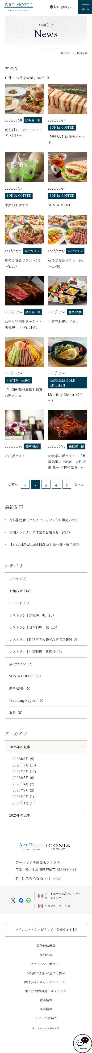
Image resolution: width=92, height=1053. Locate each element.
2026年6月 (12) (24, 771)
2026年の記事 (19, 746)
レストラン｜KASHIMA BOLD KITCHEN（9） (44, 639)
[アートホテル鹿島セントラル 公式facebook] (21, 899)
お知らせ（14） (21, 590)
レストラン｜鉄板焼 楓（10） (32, 615)
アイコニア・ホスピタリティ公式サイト (44, 929)
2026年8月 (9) (23, 758)
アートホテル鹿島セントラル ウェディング (63, 896)
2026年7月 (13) (24, 764)
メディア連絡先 (46, 1018)
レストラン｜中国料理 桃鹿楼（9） (36, 651)
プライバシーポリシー (46, 964)
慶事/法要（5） (20, 688)
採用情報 (46, 1009)
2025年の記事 (19, 815)
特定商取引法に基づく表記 (46, 973)
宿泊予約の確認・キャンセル (46, 991)
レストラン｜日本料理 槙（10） (34, 627)
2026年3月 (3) (23, 790)
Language (63, 7)
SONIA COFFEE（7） (26, 675)
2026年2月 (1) (23, 796)
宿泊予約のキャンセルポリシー (46, 982)
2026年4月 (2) (23, 783)
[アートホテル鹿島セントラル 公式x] (13, 899)
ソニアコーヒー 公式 (58, 906)
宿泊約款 (46, 955)
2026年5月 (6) (23, 777)
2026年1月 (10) (24, 802)
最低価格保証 (46, 946)
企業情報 (46, 1000)
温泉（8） (16, 712)
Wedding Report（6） (27, 700)
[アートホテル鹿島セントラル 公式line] (28, 899)
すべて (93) (17, 578)
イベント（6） (20, 602)
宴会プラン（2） (21, 663)
